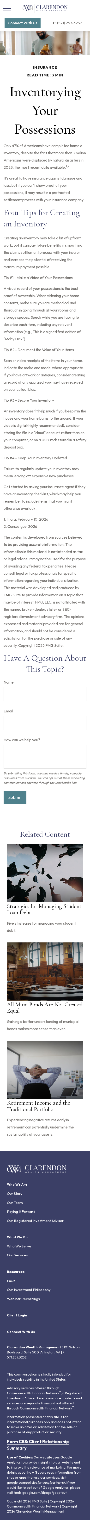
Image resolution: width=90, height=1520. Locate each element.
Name (9, 682)
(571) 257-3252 (67, 22)
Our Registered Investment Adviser (35, 1220)
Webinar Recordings (23, 1298)
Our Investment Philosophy (29, 1289)
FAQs (11, 1280)
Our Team (15, 1202)
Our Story (15, 1193)
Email (8, 711)
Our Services (17, 1255)
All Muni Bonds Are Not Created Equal (45, 1007)
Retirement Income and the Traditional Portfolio (38, 1106)
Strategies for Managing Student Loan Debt (44, 909)
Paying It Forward (21, 1211)
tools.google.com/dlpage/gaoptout (40, 1492)
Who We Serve (19, 1246)
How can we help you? (22, 739)
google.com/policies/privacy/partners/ (36, 1482)
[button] (23, 23)
